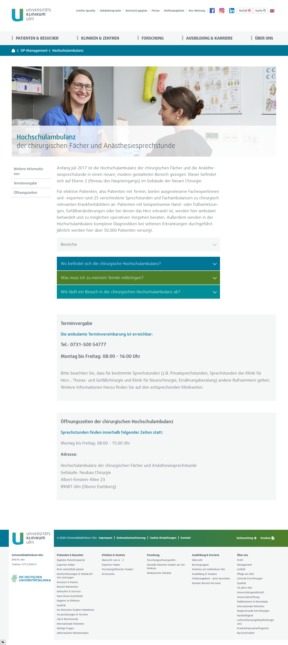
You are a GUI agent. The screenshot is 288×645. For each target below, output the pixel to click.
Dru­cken (266, 538)
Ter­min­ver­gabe (25, 183)
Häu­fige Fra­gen (65, 628)
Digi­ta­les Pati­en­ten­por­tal (71, 560)
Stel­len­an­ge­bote (174, 10)
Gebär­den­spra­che (110, 10)
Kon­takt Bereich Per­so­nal (206, 583)
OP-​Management (34, 50)
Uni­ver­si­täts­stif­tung (248, 597)
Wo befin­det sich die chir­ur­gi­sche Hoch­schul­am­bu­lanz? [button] (111, 263)
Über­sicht (197, 560)
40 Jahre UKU (244, 587)
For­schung (152, 38)
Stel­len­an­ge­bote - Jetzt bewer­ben (211, 578)
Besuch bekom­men (67, 586)
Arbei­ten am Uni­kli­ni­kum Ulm (208, 569)
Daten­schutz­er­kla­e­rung (131, 537)
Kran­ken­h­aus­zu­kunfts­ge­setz (253, 628)
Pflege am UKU (245, 573)
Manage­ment (244, 564)
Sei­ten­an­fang (245, 538)
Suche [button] (259, 10)
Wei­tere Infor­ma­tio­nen (29, 171)
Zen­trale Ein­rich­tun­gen (250, 578)
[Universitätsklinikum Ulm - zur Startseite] (13, 50)
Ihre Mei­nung (197, 10)
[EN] (272, 10)
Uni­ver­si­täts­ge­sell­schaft (250, 592)
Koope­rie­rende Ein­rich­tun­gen (253, 610)
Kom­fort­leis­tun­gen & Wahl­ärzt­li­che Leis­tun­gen (75, 575)
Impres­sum (105, 537)
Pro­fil (240, 560)
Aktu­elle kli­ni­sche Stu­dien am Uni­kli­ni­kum (166, 566)
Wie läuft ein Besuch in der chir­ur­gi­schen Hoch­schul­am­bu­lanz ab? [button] (120, 291)
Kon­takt (186, 537)
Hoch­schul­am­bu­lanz (67, 50)
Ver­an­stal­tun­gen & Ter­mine (72, 614)
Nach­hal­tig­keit (245, 615)
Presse (156, 10)
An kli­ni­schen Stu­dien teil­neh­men (75, 609)
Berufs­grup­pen (200, 564)
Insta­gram (222, 11)
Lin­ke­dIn (232, 11)
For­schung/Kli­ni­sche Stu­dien (117, 569)
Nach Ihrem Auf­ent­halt (70, 596)
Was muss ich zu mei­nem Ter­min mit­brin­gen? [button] (102, 277)
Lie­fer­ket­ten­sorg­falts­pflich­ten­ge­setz (255, 622)
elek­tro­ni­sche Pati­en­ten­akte (73, 632)
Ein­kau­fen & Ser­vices (69, 591)
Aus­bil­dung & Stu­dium (204, 573)
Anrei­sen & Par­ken (67, 582)
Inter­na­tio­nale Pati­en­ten (70, 623)
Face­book (212, 11)
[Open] (3, 642)
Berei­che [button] (69, 244)
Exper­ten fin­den (66, 564)
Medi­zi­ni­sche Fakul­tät (159, 573)
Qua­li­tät (61, 605)
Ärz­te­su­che (108, 573)
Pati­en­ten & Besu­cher (37, 38)
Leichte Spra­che (85, 10)
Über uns (263, 38)
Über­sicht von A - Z (113, 560)
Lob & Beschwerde (67, 619)
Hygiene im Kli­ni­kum (68, 600)
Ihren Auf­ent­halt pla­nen (70, 569)
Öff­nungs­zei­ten (25, 193)
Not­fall (243, 10)
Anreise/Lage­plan (136, 10)
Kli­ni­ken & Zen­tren (99, 38)
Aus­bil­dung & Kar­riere (209, 38)
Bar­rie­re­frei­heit (245, 632)
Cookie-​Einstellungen (163, 537)
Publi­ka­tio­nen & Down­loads (252, 601)
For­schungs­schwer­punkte (161, 560)
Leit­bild (241, 569)
